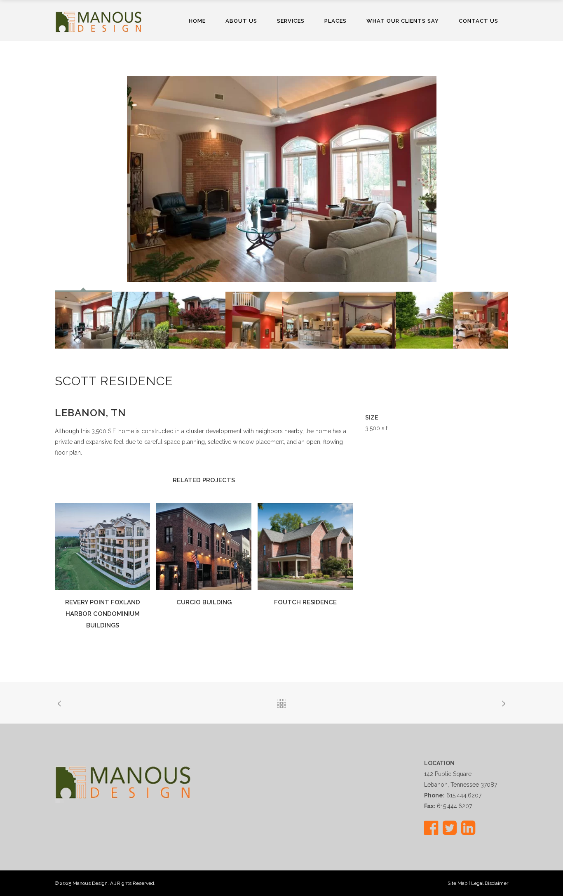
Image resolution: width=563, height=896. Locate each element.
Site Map (457, 883)
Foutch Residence (305, 602)
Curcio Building (204, 602)
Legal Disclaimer (489, 883)
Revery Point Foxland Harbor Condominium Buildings (102, 614)
